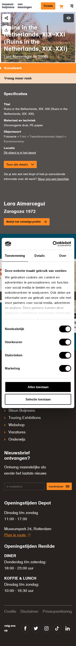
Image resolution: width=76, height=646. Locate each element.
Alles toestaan (38, 387)
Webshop (16, 425)
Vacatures (17, 432)
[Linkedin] (67, 628)
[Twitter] (36, 628)
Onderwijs (16, 439)
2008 (42, 57)
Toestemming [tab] (15, 255)
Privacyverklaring (57, 612)
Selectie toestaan (38, 399)
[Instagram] (46, 628)
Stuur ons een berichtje (53, 179)
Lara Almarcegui (18, 57)
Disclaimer (29, 612)
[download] (6, 30)
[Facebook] (25, 628)
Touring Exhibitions (24, 418)
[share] (6, 18)
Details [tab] (39, 255)
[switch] (65, 342)
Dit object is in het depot (20, 152)
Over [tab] (62, 255)
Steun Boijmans (21, 411)
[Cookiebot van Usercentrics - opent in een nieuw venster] (53, 244)
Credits (10, 612)
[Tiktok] (57, 628)
